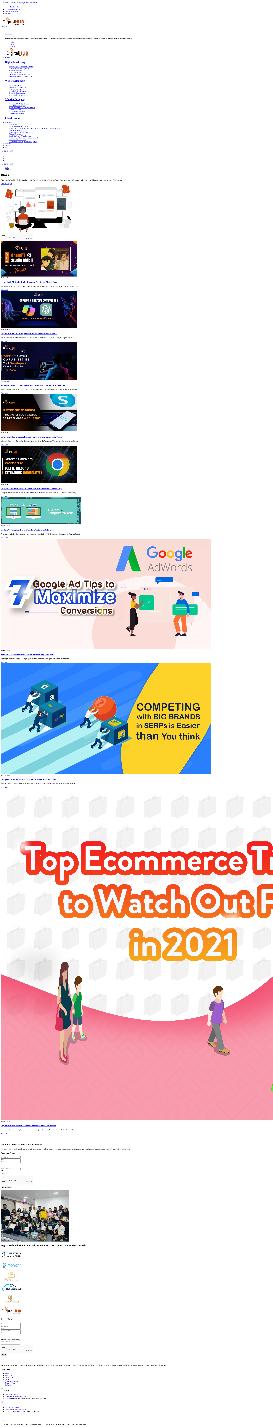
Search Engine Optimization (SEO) (21, 67)
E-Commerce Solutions (17, 111)
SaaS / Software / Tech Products (20, 136)
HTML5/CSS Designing (17, 106)
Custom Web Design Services (19, 104)
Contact (7, 145)
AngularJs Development (17, 91)
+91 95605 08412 (7, 164)
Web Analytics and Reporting (19, 69)
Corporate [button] (8, 34)
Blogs (7, 1373)
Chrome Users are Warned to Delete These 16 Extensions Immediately (31, 488)
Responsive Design (15, 110)
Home (7, 168)
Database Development (17, 93)
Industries (8, 122)
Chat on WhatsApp (11, 11)
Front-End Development (17, 87)
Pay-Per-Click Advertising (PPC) (20, 76)
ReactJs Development (16, 89)
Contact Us (9, 1377)
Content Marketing (15, 70)
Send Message (6, 1187)
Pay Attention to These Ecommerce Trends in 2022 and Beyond (28, 1126)
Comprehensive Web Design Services (22, 108)
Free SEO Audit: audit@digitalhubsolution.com (21, 3)
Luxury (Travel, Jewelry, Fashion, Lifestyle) (24, 138)
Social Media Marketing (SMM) (20, 74)
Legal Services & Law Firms (19, 132)
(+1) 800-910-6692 (14, 9)
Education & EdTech (16, 130)
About (11, 42)
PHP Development (15, 85)
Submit (4, 1354)
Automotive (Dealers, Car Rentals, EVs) (23, 142)
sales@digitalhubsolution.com (16, 1396)
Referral (8, 13)
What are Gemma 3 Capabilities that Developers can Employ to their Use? (33, 385)
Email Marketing (15, 72)
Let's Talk (4, 26)
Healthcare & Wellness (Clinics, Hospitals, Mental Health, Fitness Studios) (34, 128)
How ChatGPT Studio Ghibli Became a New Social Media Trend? (30, 282)
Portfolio (8, 144)
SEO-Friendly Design (16, 113)
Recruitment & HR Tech (17, 140)
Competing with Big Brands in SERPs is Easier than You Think (29, 779)
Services (8, 58)
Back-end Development (17, 95)
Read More (4, 290)
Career (7, 1379)
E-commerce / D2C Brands (18, 126)
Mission (12, 46)
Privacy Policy (10, 1383)
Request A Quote (6, 184)
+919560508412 (13, 7)
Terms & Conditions (12, 1381)
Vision (11, 44)
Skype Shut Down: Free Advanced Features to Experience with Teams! (31, 437)
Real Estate (13, 124)
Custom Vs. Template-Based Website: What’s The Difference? (27, 530)
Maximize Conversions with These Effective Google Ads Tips (27, 654)
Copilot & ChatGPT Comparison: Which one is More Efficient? (29, 333)
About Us (8, 1375)
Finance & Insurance (16, 134)
